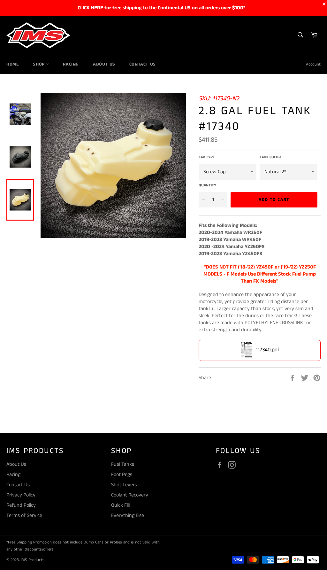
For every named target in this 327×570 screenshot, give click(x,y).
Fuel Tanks (122, 464)
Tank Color (270, 157)
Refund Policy (21, 505)
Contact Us (142, 64)
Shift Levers (124, 484)
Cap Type (207, 157)
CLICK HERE (90, 8)
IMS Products (32, 560)
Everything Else (127, 515)
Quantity (207, 185)
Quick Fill (120, 505)
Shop (39, 64)
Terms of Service (24, 515)
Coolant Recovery (129, 495)
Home (12, 64)
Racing (71, 64)
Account (313, 64)
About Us (104, 64)
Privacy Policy (20, 495)
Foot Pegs (121, 474)
